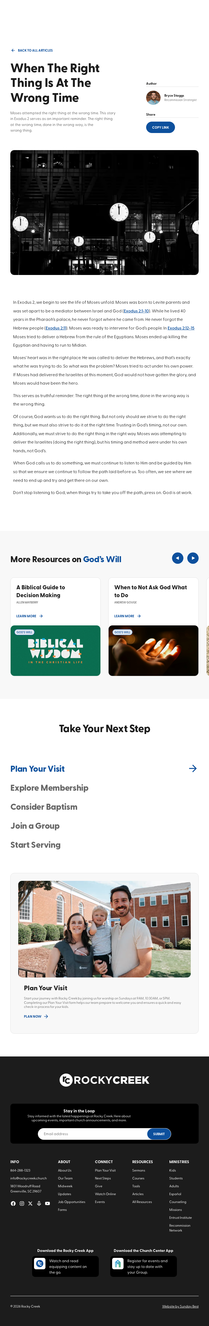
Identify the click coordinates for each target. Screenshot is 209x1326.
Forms (62, 1209)
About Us (64, 1170)
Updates (64, 1194)
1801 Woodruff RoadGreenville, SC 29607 (25, 1188)
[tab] (104, 768)
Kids (172, 1170)
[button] (177, 558)
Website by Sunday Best (180, 1306)
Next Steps (103, 1178)
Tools (136, 1186)
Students (176, 1178)
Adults (174, 1186)
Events (100, 1202)
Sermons (138, 1170)
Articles (137, 1194)
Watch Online (105, 1194)
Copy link (160, 127)
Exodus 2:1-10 (136, 311)
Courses (138, 1178)
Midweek (65, 1186)
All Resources (142, 1202)
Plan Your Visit (105, 1170)
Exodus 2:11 (56, 328)
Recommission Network (179, 1227)
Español (175, 1194)
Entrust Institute (180, 1217)
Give (98, 1186)
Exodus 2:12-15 (181, 328)
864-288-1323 (20, 1170)
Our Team (65, 1178)
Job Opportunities (71, 1202)
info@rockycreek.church (28, 1178)
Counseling (177, 1202)
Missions (175, 1209)
